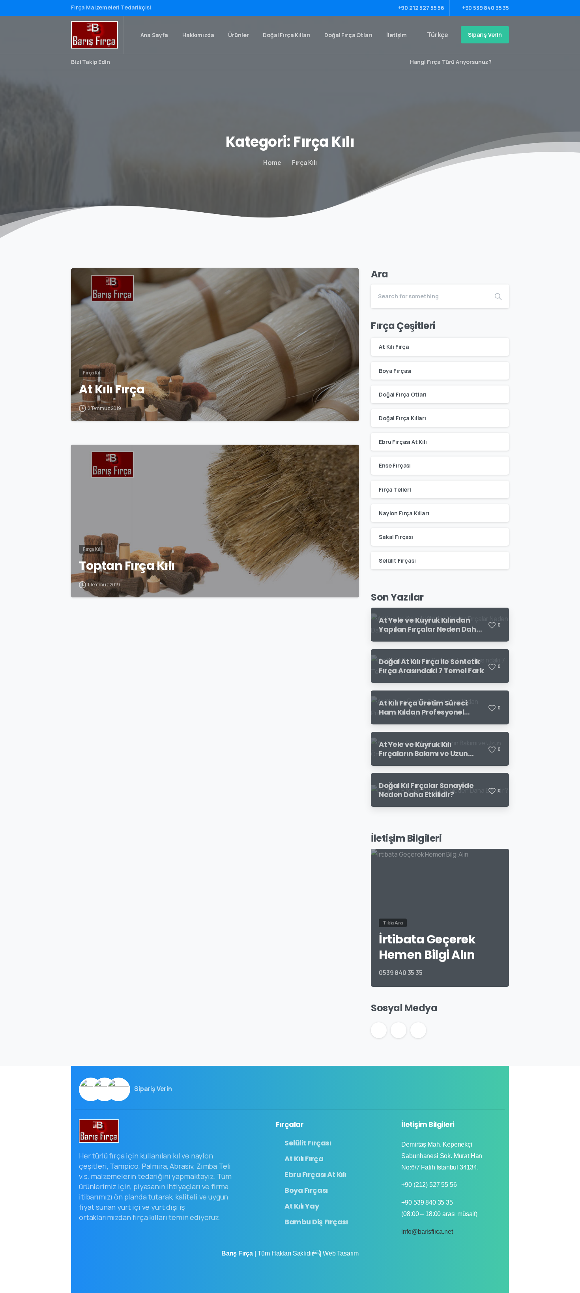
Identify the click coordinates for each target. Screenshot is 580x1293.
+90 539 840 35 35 (485, 7)
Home (272, 162)
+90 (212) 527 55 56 (429, 1184)
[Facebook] (118, 61)
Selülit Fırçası (397, 560)
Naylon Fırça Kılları (404, 513)
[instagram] (129, 61)
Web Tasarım (341, 1253)
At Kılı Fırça (112, 389)
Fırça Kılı (304, 162)
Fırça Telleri (395, 489)
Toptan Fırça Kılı (127, 565)
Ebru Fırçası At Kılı (403, 441)
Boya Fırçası (395, 370)
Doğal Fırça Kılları (402, 418)
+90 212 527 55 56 (421, 7)
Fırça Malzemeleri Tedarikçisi (111, 7)
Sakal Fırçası (396, 537)
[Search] (500, 62)
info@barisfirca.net (427, 1231)
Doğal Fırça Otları (403, 394)
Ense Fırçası (395, 465)
